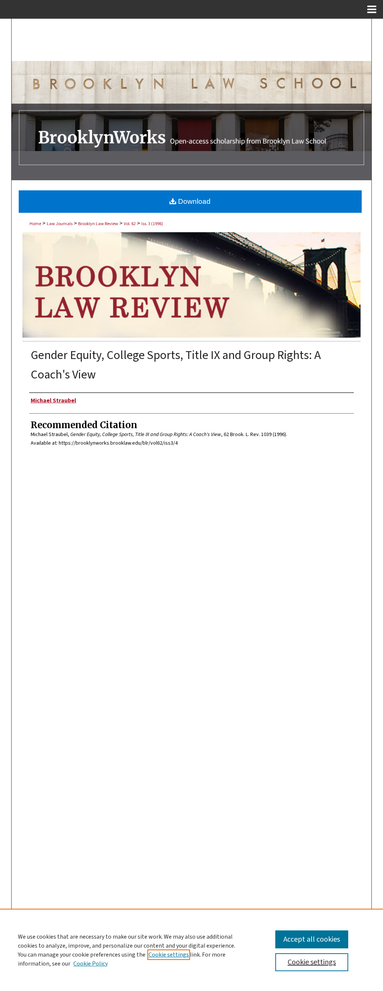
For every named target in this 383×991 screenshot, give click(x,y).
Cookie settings (168, 955)
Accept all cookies (312, 939)
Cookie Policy (90, 964)
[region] (191, 950)
